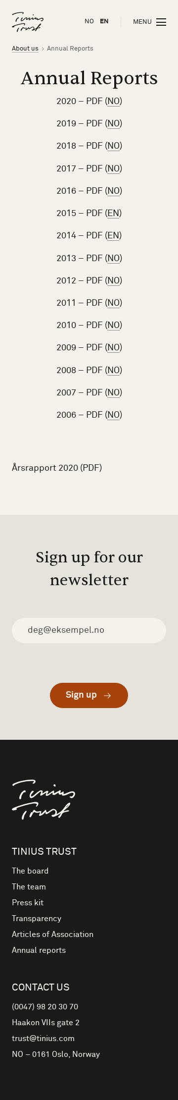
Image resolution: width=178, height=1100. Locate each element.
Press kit (28, 903)
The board (30, 871)
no (89, 21)
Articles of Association (52, 934)
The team (29, 887)
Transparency (36, 919)
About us (25, 49)
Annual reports (39, 950)
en (104, 21)
